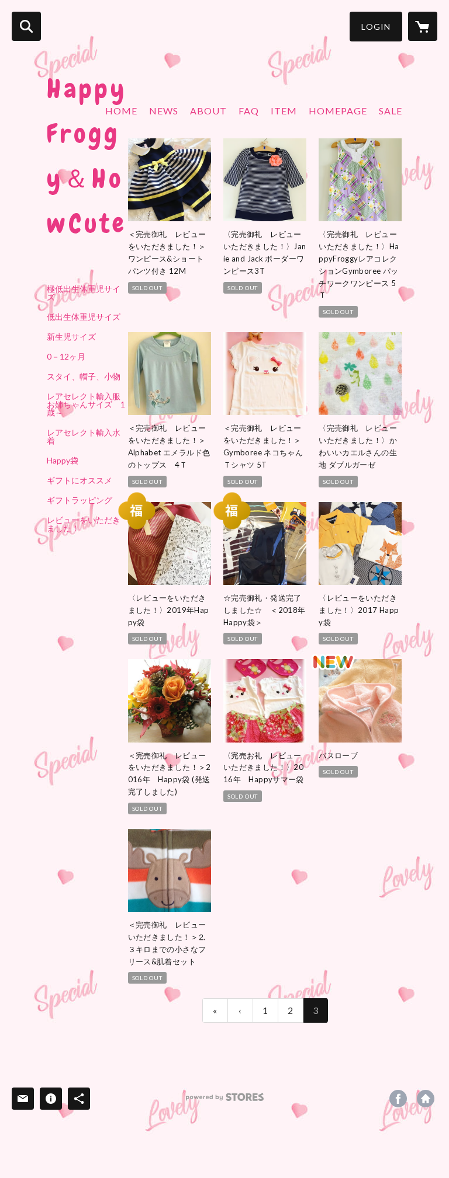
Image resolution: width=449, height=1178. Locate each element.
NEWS (163, 110)
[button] (376, 26)
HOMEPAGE (338, 110)
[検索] (26, 26)
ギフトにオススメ (79, 480)
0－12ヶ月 (66, 357)
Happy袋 (62, 460)
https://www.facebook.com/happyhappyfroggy (398, 1098)
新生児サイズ (71, 337)
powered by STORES (224, 1101)
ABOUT (208, 110)
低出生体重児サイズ (83, 317)
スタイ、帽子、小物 (83, 376)
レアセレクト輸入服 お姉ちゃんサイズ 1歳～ (87, 404)
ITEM (284, 110)
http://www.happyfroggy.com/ (425, 1098)
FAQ (249, 110)
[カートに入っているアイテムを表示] (422, 26)
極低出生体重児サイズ (83, 293)
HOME (121, 110)
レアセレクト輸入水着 (83, 436)
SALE (390, 110)
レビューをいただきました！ (83, 524)
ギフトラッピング (79, 500)
